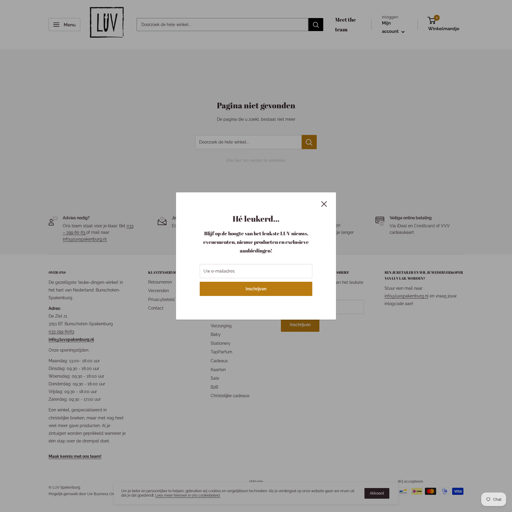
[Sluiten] (324, 203)
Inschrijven (256, 288)
